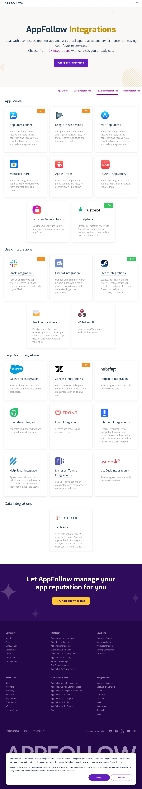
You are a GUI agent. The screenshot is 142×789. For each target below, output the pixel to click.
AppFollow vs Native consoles (64, 683)
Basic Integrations (82, 90)
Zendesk (100, 698)
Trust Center (11, 702)
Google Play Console (106, 687)
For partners (11, 661)
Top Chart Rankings (60, 665)
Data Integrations (131, 90)
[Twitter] (122, 731)
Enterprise (101, 653)
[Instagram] (134, 731)
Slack (99, 702)
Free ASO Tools (13, 710)
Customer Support (105, 638)
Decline (121, 777)
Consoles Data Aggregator (63, 653)
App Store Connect (105, 683)
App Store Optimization (61, 642)
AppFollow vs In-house (61, 694)
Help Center (11, 698)
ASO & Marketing (104, 642)
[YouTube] (128, 731)
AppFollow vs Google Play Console (66, 690)
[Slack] (116, 731)
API (7, 706)
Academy (10, 690)
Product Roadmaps (60, 661)
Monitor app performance (62, 638)
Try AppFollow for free (71, 601)
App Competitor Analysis (62, 657)
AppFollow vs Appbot (60, 702)
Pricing (9, 642)
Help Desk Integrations (107, 90)
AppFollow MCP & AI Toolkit (63, 669)
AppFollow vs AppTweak (62, 706)
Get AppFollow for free (71, 62)
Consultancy (11, 646)
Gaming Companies (105, 650)
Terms (26, 731)
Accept (99, 777)
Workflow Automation (61, 650)
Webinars (10, 687)
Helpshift (101, 710)
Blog (8, 683)
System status (12, 731)
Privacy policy (38, 731)
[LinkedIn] (110, 731)
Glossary (10, 694)
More (53, 710)
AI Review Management (61, 646)
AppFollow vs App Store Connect (66, 687)
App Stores (63, 90)
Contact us (10, 657)
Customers (11, 650)
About (8, 638)
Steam (99, 690)
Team (8, 653)
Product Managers (105, 646)
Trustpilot (101, 694)
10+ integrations (58, 51)
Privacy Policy (115, 762)
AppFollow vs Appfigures (62, 698)
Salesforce (101, 706)
